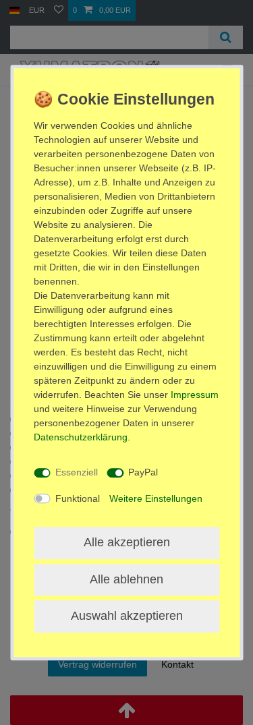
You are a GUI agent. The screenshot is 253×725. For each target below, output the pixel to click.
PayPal (143, 472)
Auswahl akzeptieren (127, 615)
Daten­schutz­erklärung (81, 437)
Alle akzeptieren (127, 542)
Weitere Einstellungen (155, 498)
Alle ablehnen (126, 579)
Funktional (77, 498)
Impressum (195, 394)
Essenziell (76, 472)
